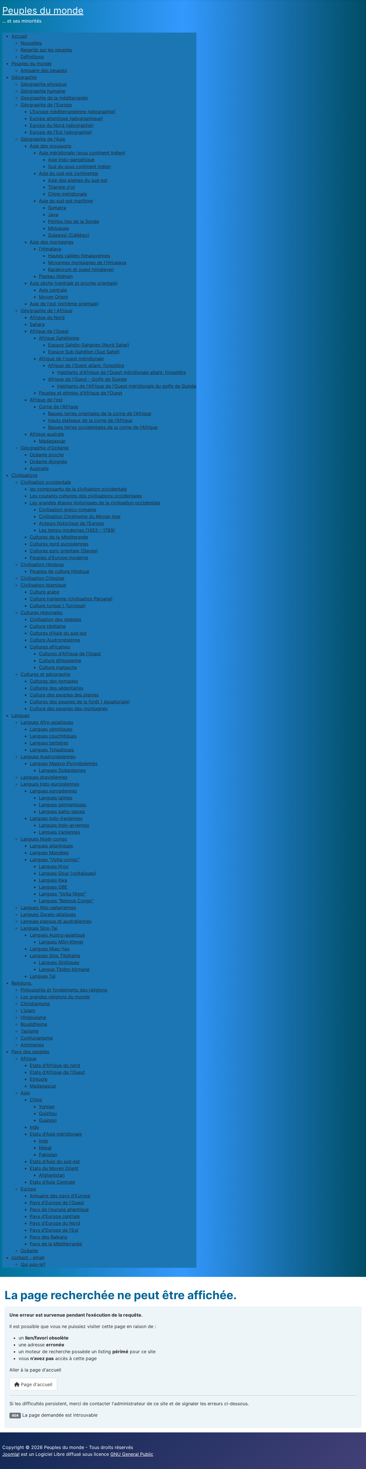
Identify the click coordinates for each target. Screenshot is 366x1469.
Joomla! (10, 1454)
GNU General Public (131, 1454)
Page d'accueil (35, 1384)
